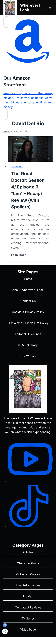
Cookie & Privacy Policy (28, 312)
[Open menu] (50, 7)
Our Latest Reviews (28, 607)
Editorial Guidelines (28, 334)
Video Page (28, 629)
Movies (28, 596)
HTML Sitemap (28, 345)
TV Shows (17, 166)
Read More (20, 255)
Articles (28, 552)
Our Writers (28, 356)
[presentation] (30, 149)
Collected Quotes (28, 574)
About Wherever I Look (28, 290)
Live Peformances (28, 585)
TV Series (28, 618)
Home (6, 131)
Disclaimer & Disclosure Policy (28, 323)
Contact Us (28, 301)
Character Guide (28, 563)
